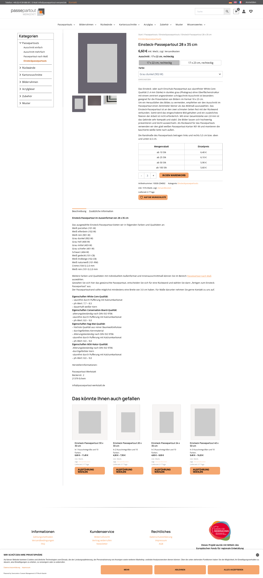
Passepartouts (30, 43)
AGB (161, 543)
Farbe (141, 67)
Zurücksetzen (144, 79)
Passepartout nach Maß (36, 56)
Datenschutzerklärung (161, 536)
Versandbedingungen (43, 540)
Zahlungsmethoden (43, 536)
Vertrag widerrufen (102, 540)
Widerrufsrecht (102, 536)
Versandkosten (164, 188)
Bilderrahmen (30, 82)
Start (140, 34)
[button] (251, 11)
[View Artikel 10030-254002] (79, 104)
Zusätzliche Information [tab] (101, 211)
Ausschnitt (144, 56)
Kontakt (73, 2)
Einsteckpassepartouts (35, 60)
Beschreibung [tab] (79, 211)
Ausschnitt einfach (33, 47)
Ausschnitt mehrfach (34, 51)
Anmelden (251, 2)
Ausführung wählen (86, 470)
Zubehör (27, 96)
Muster (26, 103)
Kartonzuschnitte (32, 74)
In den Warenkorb (174, 175)
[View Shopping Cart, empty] (236, 11)
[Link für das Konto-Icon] (244, 11)
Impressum (161, 540)
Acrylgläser (28, 89)
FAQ (43, 543)
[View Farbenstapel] (110, 104)
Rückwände (28, 67)
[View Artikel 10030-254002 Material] (94, 104)
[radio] (159, 62)
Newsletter (102, 543)
